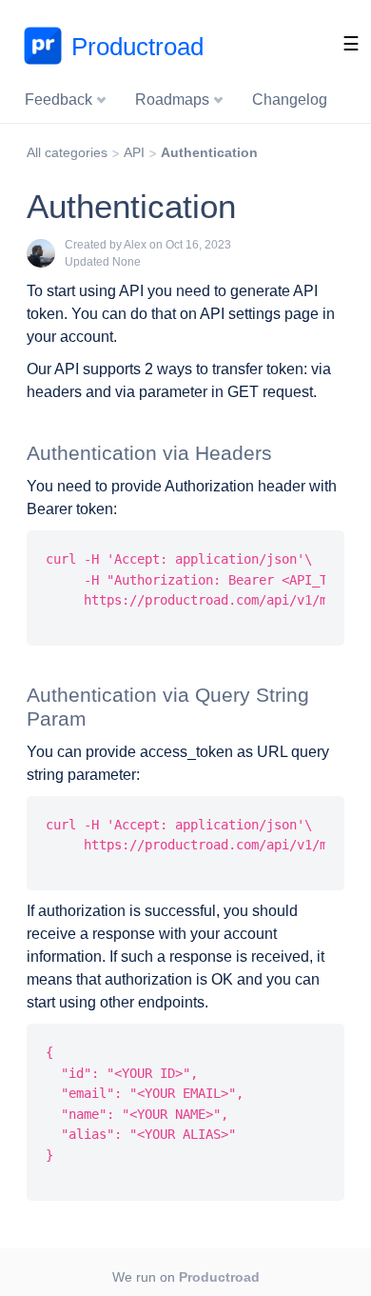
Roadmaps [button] (174, 99)
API (134, 152)
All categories (67, 152)
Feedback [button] (60, 99)
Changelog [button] (289, 99)
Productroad (137, 46)
